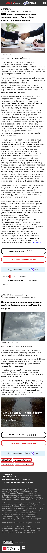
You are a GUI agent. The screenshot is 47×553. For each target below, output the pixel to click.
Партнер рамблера (20, 542)
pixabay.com (6, 54)
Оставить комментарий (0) (23, 259)
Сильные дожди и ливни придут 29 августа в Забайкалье (22, 414)
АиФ (17, 342)
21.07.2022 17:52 (6, 9)
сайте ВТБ (36, 242)
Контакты (25, 479)
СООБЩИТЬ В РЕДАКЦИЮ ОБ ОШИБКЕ (18, 482)
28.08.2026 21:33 (7, 295)
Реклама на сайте (10, 479)
